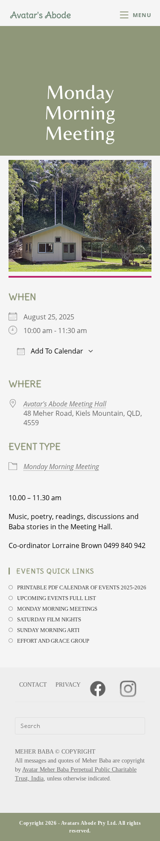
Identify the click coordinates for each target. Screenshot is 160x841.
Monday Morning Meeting (61, 466)
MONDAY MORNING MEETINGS (57, 609)
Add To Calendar (56, 351)
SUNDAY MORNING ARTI (48, 630)
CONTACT (33, 685)
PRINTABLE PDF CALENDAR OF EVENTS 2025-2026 (81, 587)
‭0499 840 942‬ (124, 545)
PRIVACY (68, 685)
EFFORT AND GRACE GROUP (53, 641)
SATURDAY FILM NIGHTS (49, 619)
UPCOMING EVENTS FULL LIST (56, 598)
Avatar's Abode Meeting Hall (64, 404)
